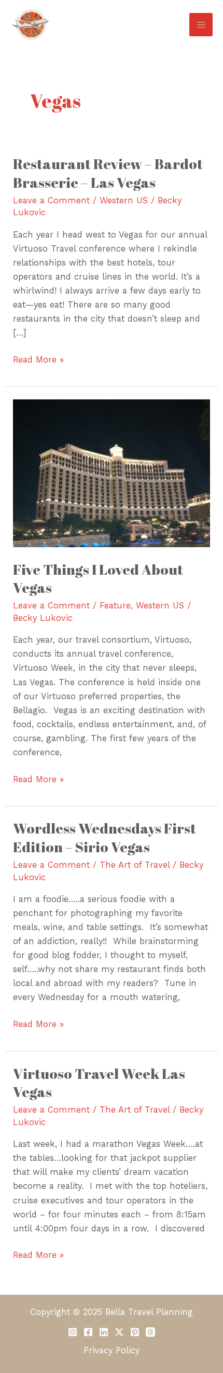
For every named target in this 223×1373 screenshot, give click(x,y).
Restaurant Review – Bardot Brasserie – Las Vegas (108, 173)
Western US (124, 200)
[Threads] (150, 1332)
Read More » (38, 359)
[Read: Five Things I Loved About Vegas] (111, 473)
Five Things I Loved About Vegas (98, 579)
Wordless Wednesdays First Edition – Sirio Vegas (104, 837)
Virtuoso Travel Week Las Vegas (99, 1083)
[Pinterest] (135, 1332)
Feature (115, 606)
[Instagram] (72, 1332)
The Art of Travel (135, 865)
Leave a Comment (51, 200)
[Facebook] (88, 1332)
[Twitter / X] (119, 1332)
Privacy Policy (111, 1350)
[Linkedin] (103, 1332)
